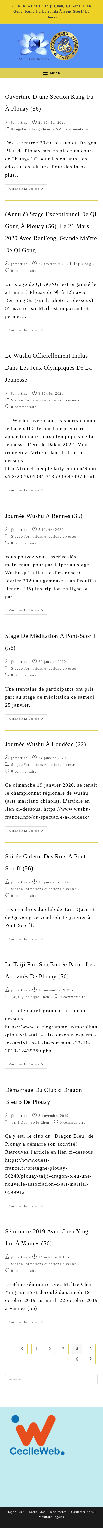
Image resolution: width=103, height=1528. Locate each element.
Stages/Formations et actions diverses (44, 400)
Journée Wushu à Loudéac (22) (45, 744)
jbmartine (19, 122)
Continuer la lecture (29, 190)
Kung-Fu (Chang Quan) (31, 129)
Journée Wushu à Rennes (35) (44, 516)
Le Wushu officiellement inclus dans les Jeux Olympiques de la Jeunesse (48, 367)
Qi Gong (83, 264)
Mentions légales (51, 1517)
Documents (58, 1512)
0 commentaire (75, 129)
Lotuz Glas (37, 1512)
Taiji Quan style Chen (30, 997)
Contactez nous (82, 1512)
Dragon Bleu (15, 1512)
